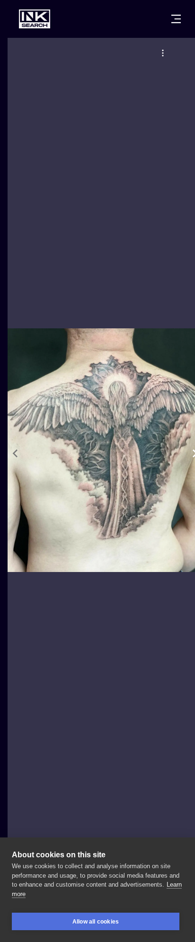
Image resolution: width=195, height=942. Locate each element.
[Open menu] (176, 19)
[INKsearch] (34, 19)
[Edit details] (162, 53)
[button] (162, 53)
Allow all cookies (95, 921)
